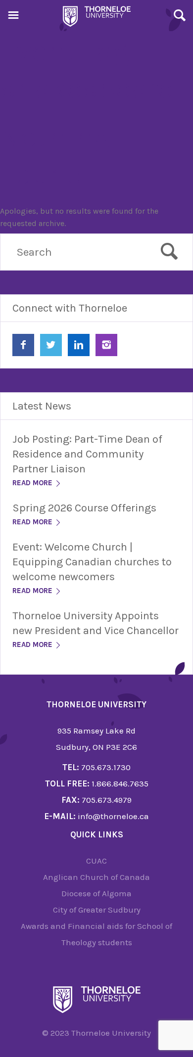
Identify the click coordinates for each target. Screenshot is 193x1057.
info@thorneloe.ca (113, 816)
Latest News (41, 406)
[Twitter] (51, 345)
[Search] (179, 17)
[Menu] (13, 17)
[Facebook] (23, 345)
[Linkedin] (79, 345)
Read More (33, 482)
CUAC (96, 861)
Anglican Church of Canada (96, 877)
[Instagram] (106, 345)
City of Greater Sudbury (97, 910)
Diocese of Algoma (96, 893)
